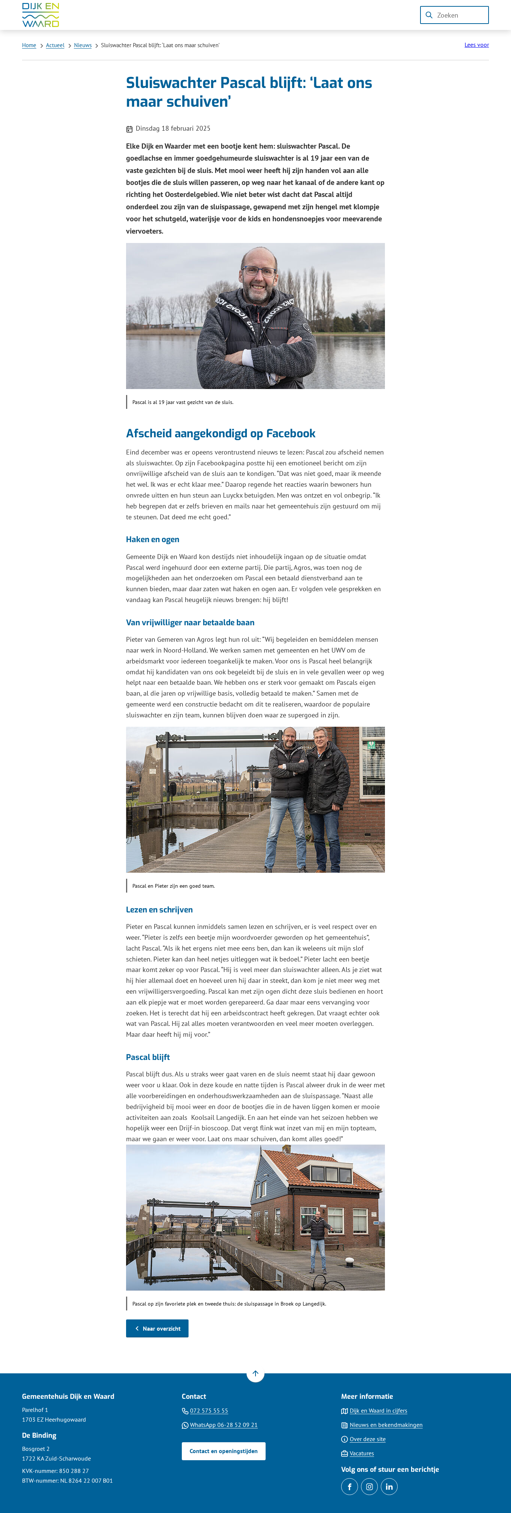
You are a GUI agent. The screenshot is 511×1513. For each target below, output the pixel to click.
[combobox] (454, 15)
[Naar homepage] (46, 15)
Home (29, 45)
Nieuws (83, 45)
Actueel (55, 45)
